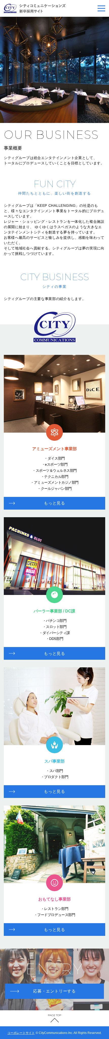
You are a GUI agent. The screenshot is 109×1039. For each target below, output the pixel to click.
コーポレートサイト (21, 1033)
